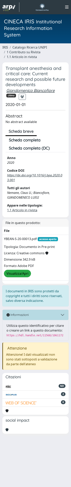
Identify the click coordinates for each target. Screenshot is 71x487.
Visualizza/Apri (17, 273)
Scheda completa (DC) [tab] (29, 148)
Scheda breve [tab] (21, 131)
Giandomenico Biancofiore (30, 90)
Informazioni (19, 315)
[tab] (56, 148)
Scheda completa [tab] (24, 139)
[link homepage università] (42, 7)
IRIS (5, 47)
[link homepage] (10, 7)
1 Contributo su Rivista (23, 52)
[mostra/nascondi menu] (67, 7)
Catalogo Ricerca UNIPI (29, 47)
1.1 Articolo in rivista (22, 57)
